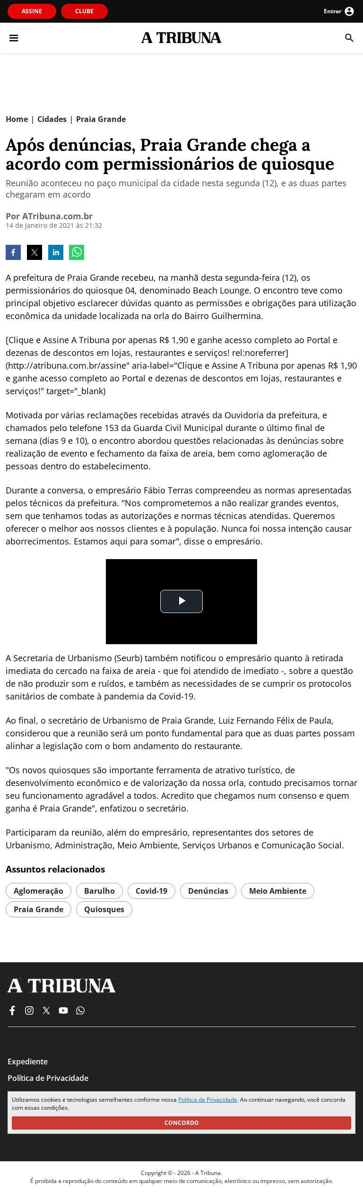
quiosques (104, 909)
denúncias (208, 891)
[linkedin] (55, 253)
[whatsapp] (76, 253)
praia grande (38, 909)
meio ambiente (277, 891)
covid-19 (151, 891)
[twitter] (34, 253)
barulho (99, 891)
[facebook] (13, 253)
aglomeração (38, 891)
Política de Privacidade (207, 1100)
